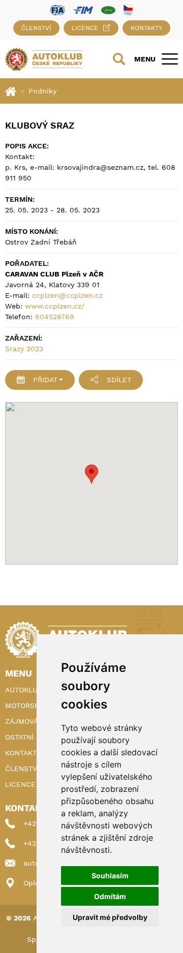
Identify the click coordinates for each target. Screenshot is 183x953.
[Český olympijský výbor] (128, 9)
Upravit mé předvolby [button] (110, 917)
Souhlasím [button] (110, 875)
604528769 (54, 317)
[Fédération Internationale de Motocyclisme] (83, 9)
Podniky (42, 91)
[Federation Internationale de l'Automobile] (57, 9)
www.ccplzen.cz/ (54, 306)
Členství (36, 28)
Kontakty (146, 28)
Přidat (45, 380)
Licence (85, 28)
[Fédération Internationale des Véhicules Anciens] (108, 9)
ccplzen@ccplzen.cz (67, 295)
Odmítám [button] (110, 896)
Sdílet (119, 380)
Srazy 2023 (24, 349)
